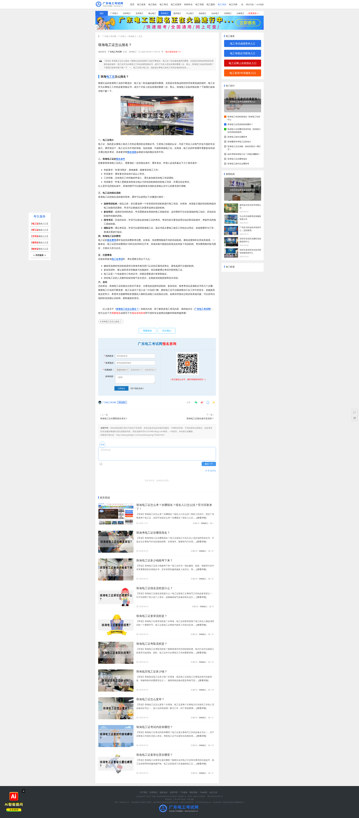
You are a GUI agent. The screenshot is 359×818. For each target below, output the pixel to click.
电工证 (110, 76)
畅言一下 (209, 464)
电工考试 (164, 4)
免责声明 (174, 792)
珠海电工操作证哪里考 (237, 136)
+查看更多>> (253, 13)
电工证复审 (176, 4)
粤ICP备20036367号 (215, 796)
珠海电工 (165, 13)
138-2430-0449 (179, 799)
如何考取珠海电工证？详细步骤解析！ (244, 154)
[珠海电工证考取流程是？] (116, 653)
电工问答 (233, 4)
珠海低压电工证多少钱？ (151, 671)
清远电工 (203, 13)
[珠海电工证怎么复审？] (116, 708)
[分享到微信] (196, 402)
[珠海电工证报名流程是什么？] (116, 597)
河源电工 (228, 13)
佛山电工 (152, 13)
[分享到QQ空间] (213, 402)
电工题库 (211, 4)
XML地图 (190, 799)
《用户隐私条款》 (137, 388)
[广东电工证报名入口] (179, 29)
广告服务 (183, 792)
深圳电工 (127, 13)
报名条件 (120, 158)
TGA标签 (203, 792)
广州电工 (114, 13)
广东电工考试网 (109, 36)
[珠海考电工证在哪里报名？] (116, 542)
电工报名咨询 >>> (173, 51)
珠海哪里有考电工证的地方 (239, 141)
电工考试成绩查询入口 (242, 43)
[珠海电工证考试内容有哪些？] (116, 736)
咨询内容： (110, 376)
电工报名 (152, 4)
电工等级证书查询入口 (242, 53)
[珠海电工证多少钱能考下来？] (116, 569)
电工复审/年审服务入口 (243, 73)
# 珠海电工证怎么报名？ (110, 321)
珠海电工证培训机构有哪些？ (240, 124)
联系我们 (154, 792)
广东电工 (122, 36)
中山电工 (190, 13)
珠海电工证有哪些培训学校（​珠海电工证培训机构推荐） (244, 130)
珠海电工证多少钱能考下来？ (154, 560)
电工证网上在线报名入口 (242, 63)
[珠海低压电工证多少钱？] (116, 681)
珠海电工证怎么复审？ (150, 699)
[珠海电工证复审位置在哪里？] (116, 764)
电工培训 (222, 4)
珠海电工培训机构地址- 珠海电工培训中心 (243, 118)
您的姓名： (109, 355)
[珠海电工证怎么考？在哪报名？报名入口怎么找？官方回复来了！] (116, 514)
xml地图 (260, 4)
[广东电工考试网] (110, 6)
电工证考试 (117, 259)
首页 (132, 4)
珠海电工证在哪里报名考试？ (114, 418)
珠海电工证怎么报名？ (127, 308)
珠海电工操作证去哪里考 (238, 163)
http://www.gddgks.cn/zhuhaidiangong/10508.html (140, 435)
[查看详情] (201, 517)
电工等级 (199, 4)
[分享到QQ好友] (208, 402)
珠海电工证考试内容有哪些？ (154, 727)
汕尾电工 (240, 13)
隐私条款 (164, 792)
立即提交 (121, 388)
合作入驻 (213, 792)
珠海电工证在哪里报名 (237, 158)
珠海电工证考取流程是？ (151, 644)
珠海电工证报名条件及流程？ (200, 418)
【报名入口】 (39, 223)
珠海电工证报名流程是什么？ (154, 588)
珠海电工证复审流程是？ (151, 616)
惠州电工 (177, 13)
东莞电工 (139, 13)
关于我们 (144, 792)
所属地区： (108, 369)
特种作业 (188, 4)
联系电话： (109, 362)
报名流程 (131, 152)
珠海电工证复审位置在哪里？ (154, 755)
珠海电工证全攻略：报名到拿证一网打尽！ (244, 148)
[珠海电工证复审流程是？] (116, 625)
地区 (102, 13)
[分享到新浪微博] (202, 402)
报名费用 (111, 240)
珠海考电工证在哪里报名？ (153, 532)
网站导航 (250, 4)
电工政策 (141, 4)
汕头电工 (215, 13)
